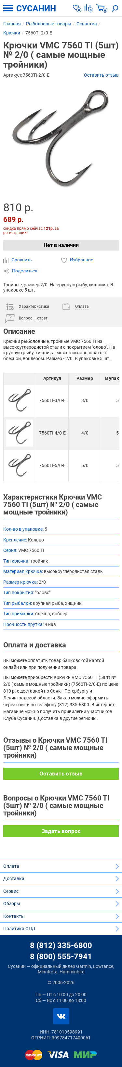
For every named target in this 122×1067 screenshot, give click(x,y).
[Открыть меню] (8, 8)
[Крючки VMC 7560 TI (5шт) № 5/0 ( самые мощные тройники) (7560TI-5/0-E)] (19, 465)
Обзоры (11, 903)
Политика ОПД (19, 928)
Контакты (14, 916)
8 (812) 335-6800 (61, 945)
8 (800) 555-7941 (61, 956)
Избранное (81, 259)
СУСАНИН (36, 8)
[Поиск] (115, 8)
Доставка (13, 878)
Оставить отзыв (101, 75)
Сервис (11, 891)
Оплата (11, 866)
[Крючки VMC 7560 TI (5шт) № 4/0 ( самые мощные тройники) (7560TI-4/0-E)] (19, 433)
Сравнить (21, 259)
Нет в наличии (61, 245)
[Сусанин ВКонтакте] (61, 1016)
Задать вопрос (61, 831)
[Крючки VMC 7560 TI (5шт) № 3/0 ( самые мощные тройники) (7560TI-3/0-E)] (19, 400)
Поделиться (24, 270)
